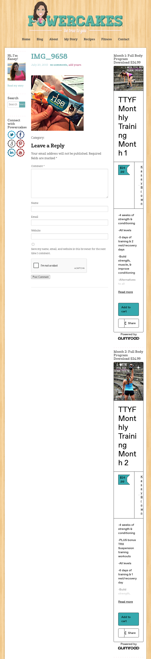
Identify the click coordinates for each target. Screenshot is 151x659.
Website (36, 230)
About (53, 39)
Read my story (16, 86)
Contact (123, 39)
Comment (38, 166)
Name (34, 203)
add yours (75, 65)
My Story (71, 39)
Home (26, 39)
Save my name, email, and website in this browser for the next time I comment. (68, 251)
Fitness (106, 39)
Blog (40, 39)
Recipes (89, 39)
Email (34, 217)
